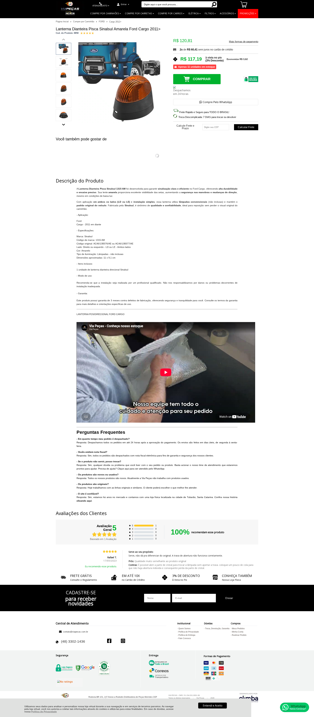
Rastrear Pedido (239, 635)
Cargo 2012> (115, 21)
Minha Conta (237, 632)
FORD (102, 21)
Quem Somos (184, 628)
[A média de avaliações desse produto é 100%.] (87, 33)
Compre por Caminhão (84, 21)
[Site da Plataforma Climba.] (248, 697)
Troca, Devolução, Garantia (217, 628)
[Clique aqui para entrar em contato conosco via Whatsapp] (294, 707)
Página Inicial (62, 21)
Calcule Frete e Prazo (185, 127)
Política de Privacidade (44, 711)
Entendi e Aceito (212, 705)
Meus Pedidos (238, 628)
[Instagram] (123, 641)
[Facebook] (109, 641)
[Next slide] (63, 123)
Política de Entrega (186, 635)
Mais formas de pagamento (243, 41)
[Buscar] (214, 4)
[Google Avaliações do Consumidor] (69, 682)
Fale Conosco (184, 638)
